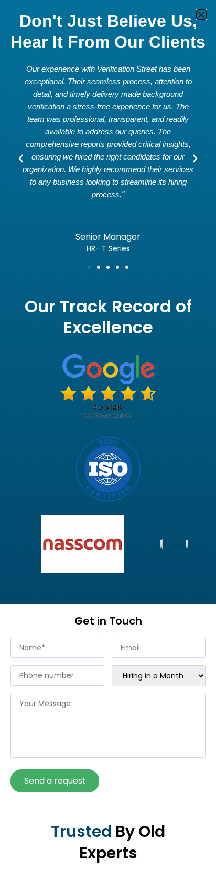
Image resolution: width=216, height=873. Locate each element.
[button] (201, 14)
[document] (108, 436)
